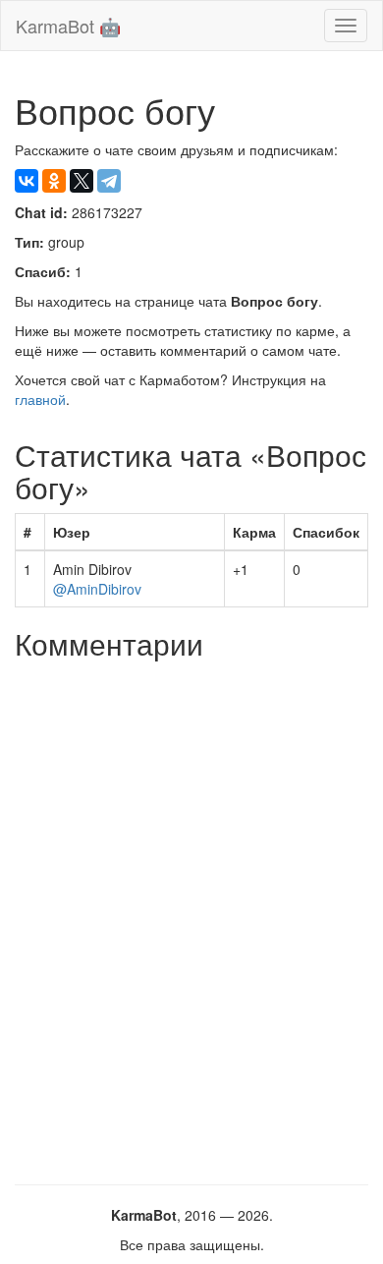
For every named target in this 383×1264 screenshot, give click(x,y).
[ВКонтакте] (26, 181)
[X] (81, 181)
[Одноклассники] (54, 181)
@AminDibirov (97, 589)
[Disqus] (191, 915)
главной (40, 399)
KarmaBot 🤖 (68, 25)
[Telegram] (109, 181)
